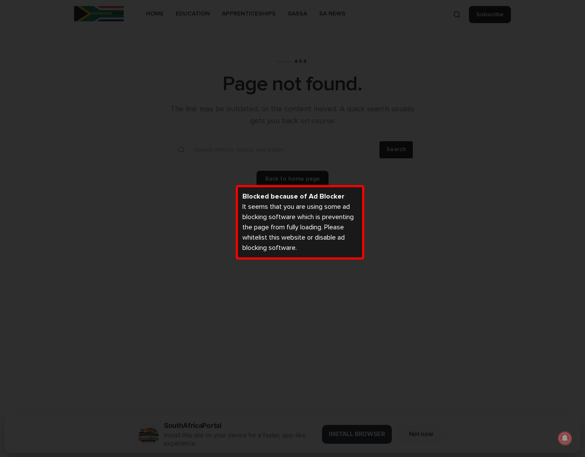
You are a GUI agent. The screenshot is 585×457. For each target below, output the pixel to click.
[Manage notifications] (565, 438)
